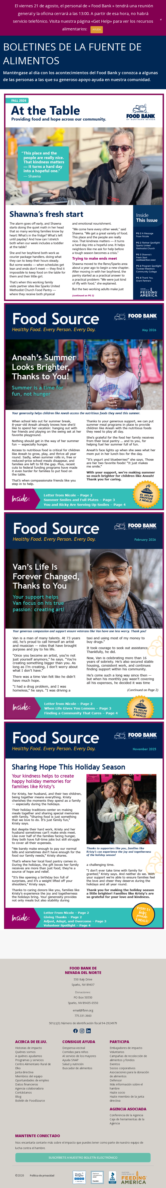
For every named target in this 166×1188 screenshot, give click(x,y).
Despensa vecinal (73, 1048)
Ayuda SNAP (70, 1060)
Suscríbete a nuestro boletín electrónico (83, 1157)
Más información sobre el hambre (126, 1086)
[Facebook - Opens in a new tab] (75, 1030)
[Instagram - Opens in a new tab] (82, 1030)
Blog (18, 1096)
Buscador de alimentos (77, 1068)
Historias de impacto (28, 1048)
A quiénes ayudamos (28, 1056)
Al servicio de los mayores (79, 1056)
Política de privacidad (42, 1175)
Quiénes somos (25, 1052)
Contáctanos (23, 1092)
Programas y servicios (29, 1060)
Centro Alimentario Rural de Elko (33, 1066)
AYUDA (97, 29)
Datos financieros (26, 1084)
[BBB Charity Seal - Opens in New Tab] (114, 1179)
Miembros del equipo (29, 1076)
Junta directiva (24, 1072)
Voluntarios (117, 1052)
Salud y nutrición (72, 1064)
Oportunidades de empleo (32, 1080)
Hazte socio (117, 1092)
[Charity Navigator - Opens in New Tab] (81, 1179)
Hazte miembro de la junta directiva (127, 1098)
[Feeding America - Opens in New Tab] (136, 1179)
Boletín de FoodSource (30, 1100)
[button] (161, 19)
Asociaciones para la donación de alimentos (129, 1074)
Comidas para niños (75, 1052)
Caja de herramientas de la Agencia (127, 1121)
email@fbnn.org (83, 1010)
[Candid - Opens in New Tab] (99, 1179)
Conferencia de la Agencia (126, 1115)
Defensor (116, 1080)
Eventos (115, 1064)
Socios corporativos (122, 1068)
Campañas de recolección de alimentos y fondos (128, 1058)
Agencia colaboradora (29, 1088)
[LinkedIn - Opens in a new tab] (88, 1030)
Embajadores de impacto (126, 1048)
